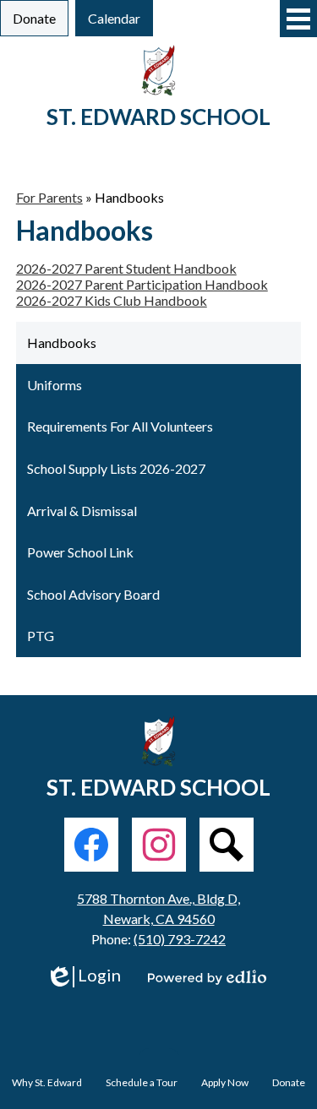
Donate (288, 1082)
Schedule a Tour (142, 1082)
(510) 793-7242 (180, 939)
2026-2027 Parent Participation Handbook (142, 284)
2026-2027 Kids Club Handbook (111, 300)
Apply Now (225, 1082)
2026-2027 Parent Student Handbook (126, 268)
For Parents (49, 197)
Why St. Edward (47, 1082)
